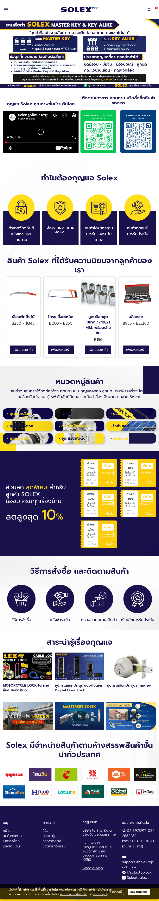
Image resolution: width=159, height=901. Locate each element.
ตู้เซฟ (66, 413)
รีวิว (45, 830)
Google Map (92, 868)
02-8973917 (136, 830)
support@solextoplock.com (138, 864)
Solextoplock (138, 877)
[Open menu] (6, 10)
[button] (149, 9)
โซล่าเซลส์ (121, 426)
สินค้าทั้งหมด (12, 836)
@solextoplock (139, 872)
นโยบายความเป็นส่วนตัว (73, 894)
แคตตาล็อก (11, 841)
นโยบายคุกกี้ (100, 894)
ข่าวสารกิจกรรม (54, 846)
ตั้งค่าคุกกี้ (116, 891)
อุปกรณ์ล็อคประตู (75, 426)
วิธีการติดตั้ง (52, 841)
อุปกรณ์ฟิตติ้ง (73, 438)
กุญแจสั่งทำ (20, 438)
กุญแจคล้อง (20, 413)
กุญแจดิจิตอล (21, 426)
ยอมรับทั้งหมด (139, 891)
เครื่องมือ (120, 438)
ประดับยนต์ (122, 413)
